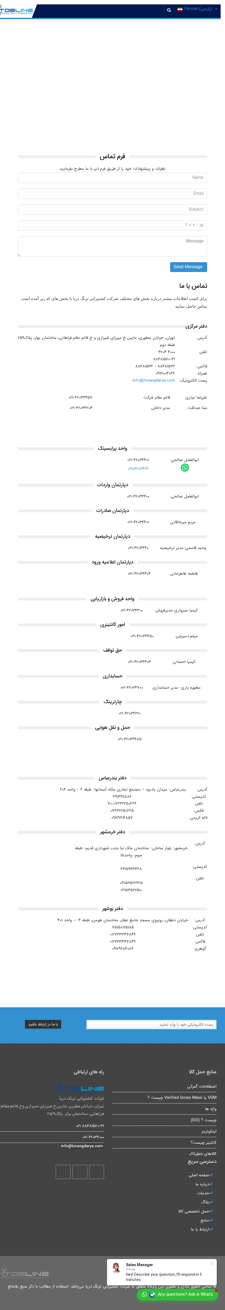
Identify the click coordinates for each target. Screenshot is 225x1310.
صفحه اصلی (199, 1175)
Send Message (188, 267)
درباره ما (202, 1184)
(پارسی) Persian (199, 9)
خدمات (203, 1193)
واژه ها (210, 1109)
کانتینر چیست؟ (203, 1142)
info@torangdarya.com (154, 380)
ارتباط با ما (200, 1229)
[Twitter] (79, 1172)
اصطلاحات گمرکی (201, 1086)
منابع (205, 1220)
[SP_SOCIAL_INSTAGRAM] (96, 1172)
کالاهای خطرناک (202, 1154)
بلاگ (205, 1202)
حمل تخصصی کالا (193, 1211)
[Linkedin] (63, 1172)
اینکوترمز (209, 1131)
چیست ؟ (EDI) (203, 1120)
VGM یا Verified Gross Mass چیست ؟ (182, 1097)
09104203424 (138, 468)
